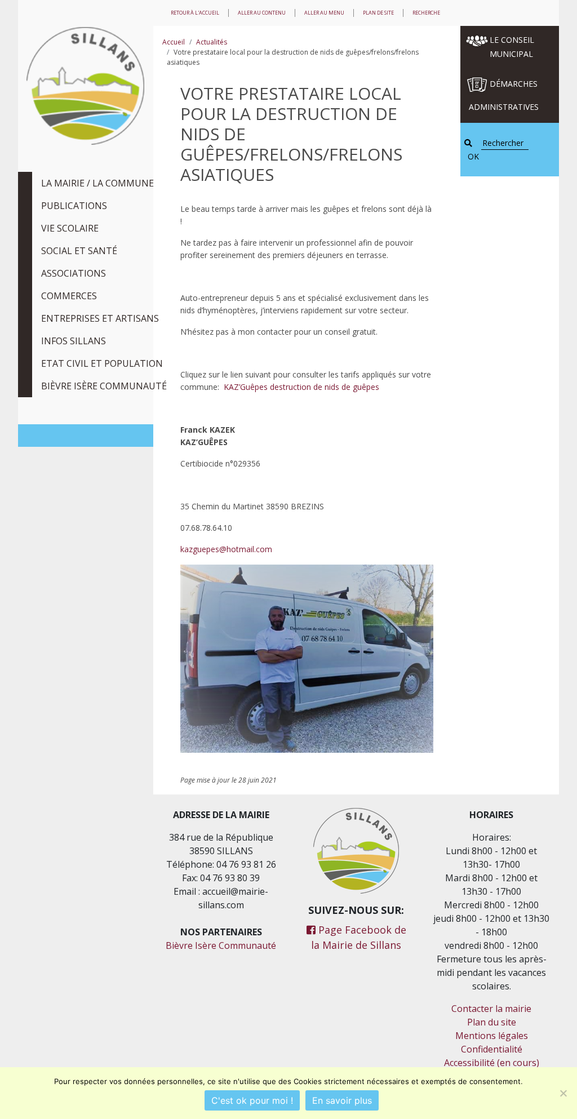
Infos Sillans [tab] (73, 341)
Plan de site (378, 12)
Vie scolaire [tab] (70, 228)
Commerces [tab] (69, 296)
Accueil (173, 42)
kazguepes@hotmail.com (226, 549)
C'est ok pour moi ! (252, 1100)
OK (473, 156)
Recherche (426, 12)
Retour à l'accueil (195, 12)
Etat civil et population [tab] (102, 363)
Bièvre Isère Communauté (221, 945)
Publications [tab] (74, 205)
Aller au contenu (262, 12)
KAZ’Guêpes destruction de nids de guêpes (301, 386)
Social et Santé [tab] (79, 251)
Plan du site (491, 1022)
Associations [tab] (73, 273)
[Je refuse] (563, 1093)
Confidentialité (491, 1049)
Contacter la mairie (491, 1008)
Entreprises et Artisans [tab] (100, 318)
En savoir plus (342, 1100)
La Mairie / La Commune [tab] (97, 183)
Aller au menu (324, 12)
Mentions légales (491, 1035)
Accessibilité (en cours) (491, 1062)
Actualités (211, 42)
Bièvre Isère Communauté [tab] (104, 386)
